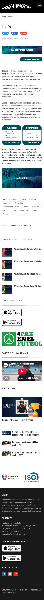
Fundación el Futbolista (11, 38)
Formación (19, 203)
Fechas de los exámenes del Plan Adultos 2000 (25, 443)
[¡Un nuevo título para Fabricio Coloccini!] (22, 407)
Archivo (31, 240)
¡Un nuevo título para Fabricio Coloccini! (17, 419)
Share (15, 33)
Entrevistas (6, 240)
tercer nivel (24, 210)
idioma (5, 210)
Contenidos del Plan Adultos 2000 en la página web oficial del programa (26, 433)
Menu (23, 240)
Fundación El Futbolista (11, 207)
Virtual (5, 214)
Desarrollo (33, 199)
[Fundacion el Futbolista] (16, 6)
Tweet (6, 33)
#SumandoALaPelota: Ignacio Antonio (27, 248)
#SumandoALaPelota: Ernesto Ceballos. (28, 261)
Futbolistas (36, 207)
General (25, 38)
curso (24, 199)
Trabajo (35, 210)
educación (7, 203)
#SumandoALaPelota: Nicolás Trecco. (27, 273)
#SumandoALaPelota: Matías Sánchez (27, 286)
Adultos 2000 (8, 388)
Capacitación (13, 199)
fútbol (26, 207)
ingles (14, 210)
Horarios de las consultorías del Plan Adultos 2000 (26, 454)
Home (4, 16)
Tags (16, 240)
